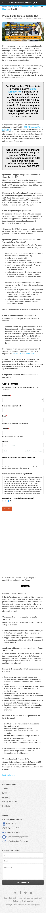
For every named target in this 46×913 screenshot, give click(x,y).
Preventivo (14, 7)
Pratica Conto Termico (31, 7)
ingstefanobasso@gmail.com (17, 837)
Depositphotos (35, 905)
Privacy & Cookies (9, 802)
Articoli (5, 789)
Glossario (6, 797)
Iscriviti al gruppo (8, 775)
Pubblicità (6, 806)
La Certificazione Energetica (17, 841)
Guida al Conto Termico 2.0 (23, 354)
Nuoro (5, 9)
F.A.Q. (4, 793)
